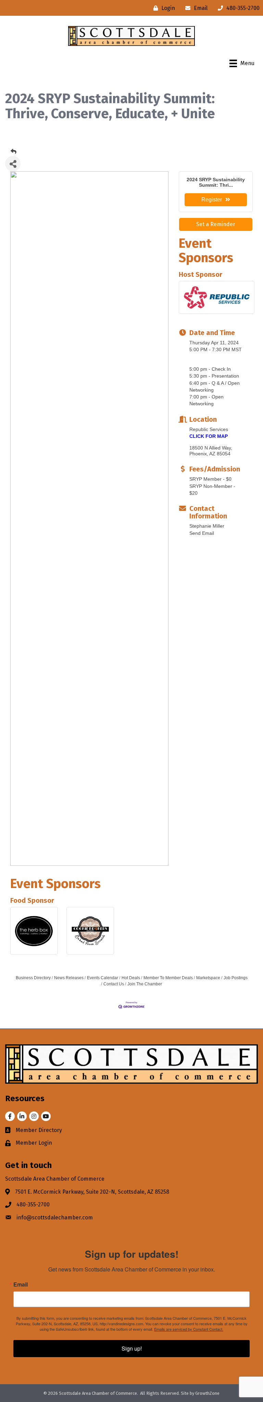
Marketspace (208, 977)
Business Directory (33, 977)
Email (20, 1284)
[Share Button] (13, 163)
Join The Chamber (144, 984)
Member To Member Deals (168, 977)
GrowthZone (207, 1393)
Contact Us (113, 984)
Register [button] (211, 199)
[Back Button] (13, 152)
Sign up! (132, 1348)
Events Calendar (102, 977)
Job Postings (236, 977)
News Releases (69, 977)
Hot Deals (131, 977)
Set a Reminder (215, 224)
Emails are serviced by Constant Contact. (188, 1329)
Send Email (201, 533)
